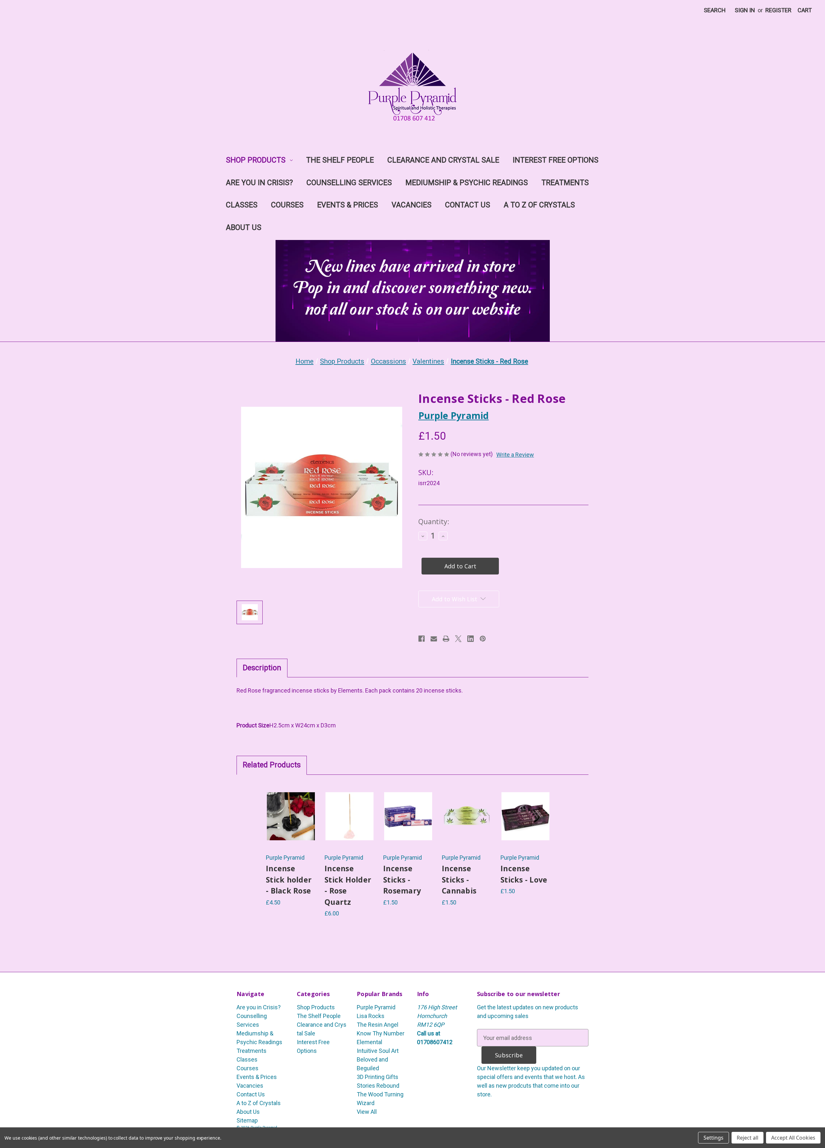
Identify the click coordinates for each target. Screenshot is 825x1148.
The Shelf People (340, 160)
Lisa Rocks (370, 1016)
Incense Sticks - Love (523, 874)
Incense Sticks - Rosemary (402, 879)
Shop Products (256, 160)
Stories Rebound (378, 1085)
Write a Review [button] (515, 454)
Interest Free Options (555, 160)
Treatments (565, 182)
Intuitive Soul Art (378, 1050)
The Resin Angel (377, 1024)
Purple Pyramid (376, 1007)
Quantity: (433, 521)
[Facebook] (421, 638)
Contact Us (467, 205)
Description (262, 668)
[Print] (446, 638)
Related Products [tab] (272, 765)
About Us (243, 227)
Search (715, 10)
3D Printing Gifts (377, 1076)
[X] (458, 638)
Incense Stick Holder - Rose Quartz (348, 885)
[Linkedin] (470, 638)
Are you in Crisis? (259, 182)
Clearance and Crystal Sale (443, 160)
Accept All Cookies (793, 1137)
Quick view (291, 806)
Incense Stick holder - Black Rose (289, 879)
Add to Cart (290, 826)
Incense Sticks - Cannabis (459, 879)
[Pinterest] (483, 638)
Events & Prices (347, 205)
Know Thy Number (380, 1033)
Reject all (747, 1137)
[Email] (434, 638)
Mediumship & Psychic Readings (466, 182)
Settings (713, 1137)
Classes (241, 205)
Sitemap (247, 1120)
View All (367, 1111)
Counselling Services (349, 182)
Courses (287, 205)
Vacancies (412, 205)
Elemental (369, 1042)
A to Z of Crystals (539, 205)
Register (778, 10)
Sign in (745, 10)
